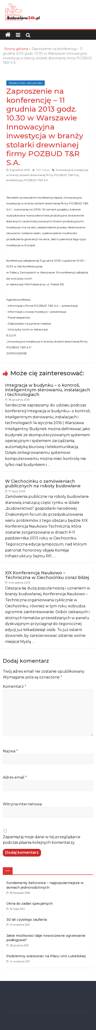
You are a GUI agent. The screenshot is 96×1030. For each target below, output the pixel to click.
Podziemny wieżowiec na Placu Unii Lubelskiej (46, 956)
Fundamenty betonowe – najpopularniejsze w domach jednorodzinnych (45, 885)
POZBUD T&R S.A (36, 180)
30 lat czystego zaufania (26, 919)
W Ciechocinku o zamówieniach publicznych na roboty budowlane (43, 483)
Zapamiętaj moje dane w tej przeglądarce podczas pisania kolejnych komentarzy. (41, 840)
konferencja (14, 180)
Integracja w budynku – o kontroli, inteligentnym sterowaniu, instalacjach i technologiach (47, 390)
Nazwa (10, 751)
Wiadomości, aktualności (25, 83)
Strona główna (16, 49)
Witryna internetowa (22, 804)
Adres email (15, 777)
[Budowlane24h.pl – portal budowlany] (8, 35)
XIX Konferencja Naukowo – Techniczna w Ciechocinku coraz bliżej (47, 575)
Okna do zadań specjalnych (29, 903)
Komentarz (14, 686)
